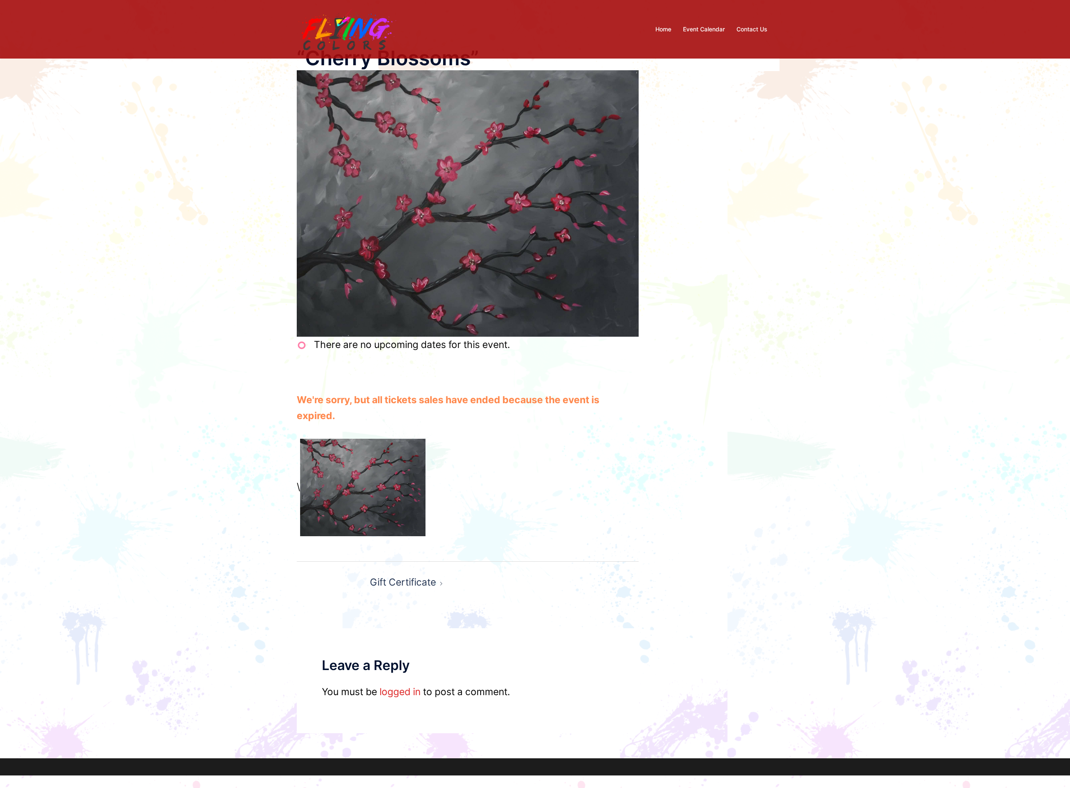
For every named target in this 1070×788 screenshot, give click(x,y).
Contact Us (751, 29)
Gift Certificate (403, 582)
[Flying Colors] (347, 28)
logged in (400, 692)
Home (663, 29)
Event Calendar (704, 29)
